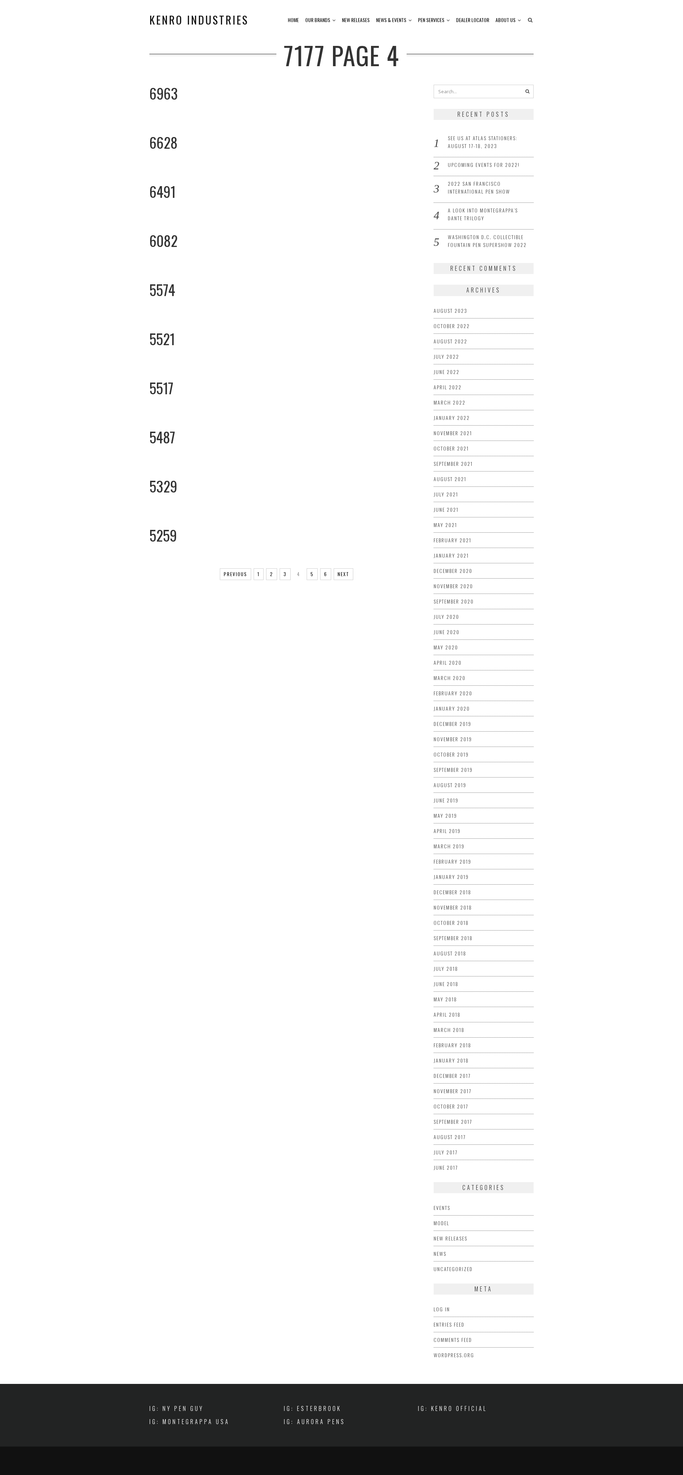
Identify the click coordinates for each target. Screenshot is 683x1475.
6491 (162, 191)
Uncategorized (453, 1269)
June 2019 (446, 800)
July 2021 (446, 494)
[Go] (527, 91)
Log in (442, 1309)
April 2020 (448, 662)
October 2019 (451, 754)
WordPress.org (454, 1355)
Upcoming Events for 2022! (484, 164)
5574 (162, 289)
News (440, 1253)
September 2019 (453, 769)
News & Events (391, 19)
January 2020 (452, 708)
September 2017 (453, 1121)
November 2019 (453, 739)
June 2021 (446, 509)
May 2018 (445, 999)
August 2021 (450, 479)
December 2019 (452, 723)
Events (442, 1207)
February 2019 (452, 861)
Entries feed (449, 1324)
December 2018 (452, 892)
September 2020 (454, 601)
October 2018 (451, 922)
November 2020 (453, 586)
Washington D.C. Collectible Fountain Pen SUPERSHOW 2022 (487, 240)
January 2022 (452, 417)
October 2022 (452, 326)
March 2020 (450, 677)
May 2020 (446, 647)
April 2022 (448, 387)
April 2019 (447, 830)
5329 (163, 486)
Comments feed (453, 1339)
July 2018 (446, 968)
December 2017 (452, 1075)
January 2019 (451, 876)
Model (441, 1223)
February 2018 (452, 1045)
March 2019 (449, 846)
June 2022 (447, 371)
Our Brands (317, 19)
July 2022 (446, 356)
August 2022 (450, 341)
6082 (163, 240)
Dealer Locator (472, 19)
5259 (163, 535)
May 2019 (445, 815)
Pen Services (431, 19)
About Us (505, 19)
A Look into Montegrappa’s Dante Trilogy (483, 214)
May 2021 (445, 524)
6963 (163, 93)
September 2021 (453, 463)
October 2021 (451, 448)
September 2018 (453, 938)
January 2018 (451, 1060)
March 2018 (449, 1029)
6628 (163, 142)
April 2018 (447, 1014)
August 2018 (450, 953)
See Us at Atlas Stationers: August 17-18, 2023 (483, 141)
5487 (162, 437)
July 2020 (446, 616)
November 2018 (453, 907)
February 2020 (453, 693)
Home (293, 19)
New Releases (356, 19)
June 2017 (446, 1167)
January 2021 (451, 555)
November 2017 (452, 1091)
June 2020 (447, 632)
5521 (162, 338)
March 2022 (450, 402)
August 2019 (450, 785)
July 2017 (445, 1152)
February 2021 (452, 540)
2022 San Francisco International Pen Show (479, 187)
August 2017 (450, 1137)
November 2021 (453, 433)
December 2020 (453, 570)
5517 (161, 388)
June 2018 (446, 983)
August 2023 (450, 310)
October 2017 (451, 1106)
